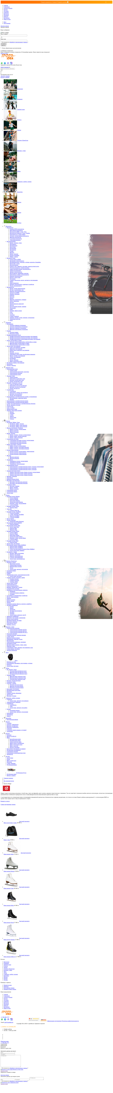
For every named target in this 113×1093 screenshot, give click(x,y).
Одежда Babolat (14, 498)
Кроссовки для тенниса (13, 689)
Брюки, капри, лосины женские (18, 436)
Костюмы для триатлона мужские (19, 483)
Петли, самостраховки (12, 597)
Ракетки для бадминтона (16, 556)
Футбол (19, 223)
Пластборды (10, 713)
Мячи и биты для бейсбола (17, 743)
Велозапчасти (10, 287)
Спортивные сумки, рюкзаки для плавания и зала (20, 647)
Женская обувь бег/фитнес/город (18, 672)
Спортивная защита (12, 491)
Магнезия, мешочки (12, 622)
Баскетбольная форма (12, 719)
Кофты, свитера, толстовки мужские (19, 448)
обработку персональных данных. (19, 42)
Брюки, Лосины (11, 433)
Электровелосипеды (15, 240)
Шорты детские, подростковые (18, 429)
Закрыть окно (4, 53)
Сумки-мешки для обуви (13, 649)
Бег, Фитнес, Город (12, 669)
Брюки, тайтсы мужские (16, 437)
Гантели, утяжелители (12, 724)
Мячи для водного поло (16, 361)
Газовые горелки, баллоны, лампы (16, 577)
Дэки (11, 706)
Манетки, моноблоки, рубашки (18, 299)
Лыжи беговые (14, 377)
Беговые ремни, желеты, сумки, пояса (17, 644)
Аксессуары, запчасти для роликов (19, 712)
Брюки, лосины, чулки (16, 243)
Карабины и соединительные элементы (17, 590)
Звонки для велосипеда (16, 272)
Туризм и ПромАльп (22, 140)
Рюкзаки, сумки (21, 150)
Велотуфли (13, 247)
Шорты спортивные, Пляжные (15, 428)
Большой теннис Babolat (13, 496)
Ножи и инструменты (12, 619)
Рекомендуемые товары (10, 989)
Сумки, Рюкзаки (11, 763)
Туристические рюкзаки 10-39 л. (18, 629)
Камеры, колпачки (14, 294)
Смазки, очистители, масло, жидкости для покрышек (24, 280)
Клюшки (12, 413)
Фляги (11, 281)
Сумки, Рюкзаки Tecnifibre (17, 514)
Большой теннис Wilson (13, 531)
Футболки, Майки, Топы (13, 422)
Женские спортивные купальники (19, 329)
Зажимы (9, 598)
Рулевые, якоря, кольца (16, 310)
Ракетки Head (13, 542)
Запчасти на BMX (14, 292)
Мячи (8, 737)
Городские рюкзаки (12, 633)
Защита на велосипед (15, 270)
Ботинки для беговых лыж (17, 380)
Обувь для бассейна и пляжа (14, 340)
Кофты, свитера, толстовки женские (19, 447)
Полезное (6, 15)
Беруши (12, 351)
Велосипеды (10, 227)
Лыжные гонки (11, 376)
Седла (11, 313)
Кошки (11, 608)
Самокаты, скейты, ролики (24, 181)
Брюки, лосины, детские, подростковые (20, 434)
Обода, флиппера (14, 301)
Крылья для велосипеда (16, 276)
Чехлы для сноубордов (16, 395)
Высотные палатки (15, 563)
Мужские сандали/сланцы (17, 687)
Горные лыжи (13, 370)
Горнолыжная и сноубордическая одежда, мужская (23, 469)
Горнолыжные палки (15, 374)
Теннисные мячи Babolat (16, 502)
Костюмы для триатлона (13, 480)
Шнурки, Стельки (11, 696)
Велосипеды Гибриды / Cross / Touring (20, 233)
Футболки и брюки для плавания (15, 362)
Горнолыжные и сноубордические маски (17, 400)
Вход (5, 22)
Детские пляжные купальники (18, 325)
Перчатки (9, 762)
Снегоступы (10, 406)
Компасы (9, 664)
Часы (18, 161)
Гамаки (9, 573)
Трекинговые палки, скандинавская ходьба (18, 574)
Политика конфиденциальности (70, 1021)
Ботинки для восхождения (14, 680)
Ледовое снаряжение (12, 605)
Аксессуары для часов (12, 666)
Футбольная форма (12, 764)
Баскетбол (20, 192)
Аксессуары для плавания (13, 346)
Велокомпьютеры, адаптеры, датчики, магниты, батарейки (25, 262)
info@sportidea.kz (8, 1022)
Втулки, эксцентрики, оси (17, 290)
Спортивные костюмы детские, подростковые (22, 440)
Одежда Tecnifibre (14, 513)
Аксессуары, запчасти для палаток (19, 569)
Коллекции (7, 18)
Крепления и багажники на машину (16, 748)
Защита (12, 416)
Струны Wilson (14, 539)
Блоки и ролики (11, 599)
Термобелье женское (15, 462)
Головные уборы (11, 484)
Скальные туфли (11, 682)
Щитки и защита (11, 775)
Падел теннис (10, 518)
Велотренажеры (14, 265)
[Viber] (8, 63)
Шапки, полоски (14, 488)
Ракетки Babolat (14, 499)
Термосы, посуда (11, 624)
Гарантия (6, 12)
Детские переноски (12, 650)
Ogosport (9, 735)
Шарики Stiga (13, 529)
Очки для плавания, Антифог (17, 347)
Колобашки (13, 358)
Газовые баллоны (14, 580)
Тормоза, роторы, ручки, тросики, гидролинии (22, 317)
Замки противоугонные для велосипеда (20, 269)
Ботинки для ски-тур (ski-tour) (18, 387)
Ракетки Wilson (14, 534)
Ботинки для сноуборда (16, 394)
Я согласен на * (15, 1068)
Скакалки (9, 728)
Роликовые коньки (15, 710)
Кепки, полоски (14, 254)
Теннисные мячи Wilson (16, 536)
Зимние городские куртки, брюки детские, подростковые (25, 472)
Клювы (12, 606)
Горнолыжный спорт (12, 369)
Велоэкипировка (11, 241)
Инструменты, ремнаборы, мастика (19, 273)
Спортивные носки (12, 490)
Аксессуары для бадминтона (17, 558)
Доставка (6, 11)
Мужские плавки (14, 333)
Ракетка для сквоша (15, 554)
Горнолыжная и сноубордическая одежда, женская (23, 468)
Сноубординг (10, 389)
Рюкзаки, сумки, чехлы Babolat (18, 503)
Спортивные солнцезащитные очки (16, 753)
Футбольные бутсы (21, 772)
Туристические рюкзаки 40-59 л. (18, 631)
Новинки (6, 986)
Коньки (12, 412)
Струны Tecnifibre (14, 517)
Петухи (12, 305)
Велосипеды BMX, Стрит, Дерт (18, 231)
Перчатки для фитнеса (13, 727)
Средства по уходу (12, 623)
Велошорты (13, 249)
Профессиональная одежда (14, 335)
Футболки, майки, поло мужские (18, 426)
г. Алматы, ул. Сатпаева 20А (8, 1026)
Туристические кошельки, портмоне (16, 642)
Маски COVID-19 (11, 736)
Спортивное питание (12, 751)
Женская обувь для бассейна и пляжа (19, 343)
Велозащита (13, 244)
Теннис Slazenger (11, 520)
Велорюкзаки (10, 640)
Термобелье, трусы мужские (17, 464)
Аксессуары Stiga (14, 527)
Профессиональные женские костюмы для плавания (23, 336)
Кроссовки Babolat (15, 500)
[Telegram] (5, 63)
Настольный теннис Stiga (13, 525)
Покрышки (13, 308)
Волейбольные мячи (15, 740)
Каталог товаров (5, 76)
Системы (12, 314)
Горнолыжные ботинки (16, 373)
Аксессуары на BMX (15, 259)
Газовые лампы (14, 581)
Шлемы (12, 399)
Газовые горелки (14, 579)
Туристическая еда (12, 584)
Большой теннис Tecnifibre (14, 511)
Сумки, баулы (10, 636)
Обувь (19, 171)
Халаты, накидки (11, 365)
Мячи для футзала (11, 760)
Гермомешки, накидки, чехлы (14, 639)
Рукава (11, 251)
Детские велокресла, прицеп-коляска (19, 267)
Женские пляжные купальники (18, 328)
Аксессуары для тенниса (13, 543)
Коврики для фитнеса (12, 726)
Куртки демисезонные (12, 450)
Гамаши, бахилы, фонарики (14, 693)
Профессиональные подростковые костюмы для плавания (25, 339)
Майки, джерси (14, 256)
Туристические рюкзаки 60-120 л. (19, 632)
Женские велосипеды (15, 237)
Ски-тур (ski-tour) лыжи (16, 384)
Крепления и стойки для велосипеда (19, 274)
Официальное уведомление (54, 1021)
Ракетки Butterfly (14, 524)
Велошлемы (13, 248)
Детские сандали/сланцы (16, 684)
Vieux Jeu (9, 509)
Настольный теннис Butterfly (14, 522)
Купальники (10, 324)
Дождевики (10, 477)
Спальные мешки (11, 570)
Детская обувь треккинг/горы (17, 679)
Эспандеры (10, 731)
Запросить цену (14, 1082)
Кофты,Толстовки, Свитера (14, 444)
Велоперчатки (13, 245)
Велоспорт (20, 89)
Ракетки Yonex (14, 507)
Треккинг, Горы (11, 675)
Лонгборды (10, 714)
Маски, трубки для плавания (17, 355)
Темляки (12, 613)
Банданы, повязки (14, 486)
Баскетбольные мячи (15, 739)
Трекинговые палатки (15, 565)
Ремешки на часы (11, 662)
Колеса (11, 298)
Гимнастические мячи (15, 742)
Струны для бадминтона (16, 557)
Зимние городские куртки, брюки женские (21, 473)
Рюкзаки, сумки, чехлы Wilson (18, 538)
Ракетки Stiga (13, 528)
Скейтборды (10, 703)
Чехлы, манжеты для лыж (13, 405)
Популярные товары (9, 988)
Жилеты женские (14, 457)
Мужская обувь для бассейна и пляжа (19, 344)
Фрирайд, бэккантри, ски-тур (14, 382)
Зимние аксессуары (12, 409)
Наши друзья (7, 19)
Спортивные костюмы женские (18, 441)
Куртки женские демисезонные (18, 452)
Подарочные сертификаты (14, 750)
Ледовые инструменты (16, 610)
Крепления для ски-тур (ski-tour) (18, 385)
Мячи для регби (14, 746)
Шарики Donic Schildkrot (16, 547)
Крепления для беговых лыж (17, 378)
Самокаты (9, 699)
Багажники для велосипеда (17, 261)
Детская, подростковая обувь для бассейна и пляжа (23, 342)
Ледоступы (10, 694)
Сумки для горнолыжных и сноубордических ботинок (21, 403)
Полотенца (10, 364)
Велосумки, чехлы (15, 263)
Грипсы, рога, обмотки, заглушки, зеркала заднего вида (24, 266)
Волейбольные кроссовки (13, 690)
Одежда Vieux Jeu (14, 510)
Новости (6, 16)
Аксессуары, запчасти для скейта (18, 707)
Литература (10, 754)
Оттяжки (12, 594)
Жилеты (12, 252)
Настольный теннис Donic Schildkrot (16, 545)
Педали (12, 302)
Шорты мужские (14, 432)
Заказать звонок (5, 26)
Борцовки (9, 691)
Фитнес (19, 202)
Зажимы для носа (14, 353)
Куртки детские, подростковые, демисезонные (22, 451)
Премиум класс (8, 985)
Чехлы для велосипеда (16, 285)
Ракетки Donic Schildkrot (16, 546)
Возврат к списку (5, 801)
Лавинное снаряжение (13, 616)
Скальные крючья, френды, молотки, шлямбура (19, 604)
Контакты (6, 13)
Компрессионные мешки (13, 638)
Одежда (19, 119)
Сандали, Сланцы (11, 683)
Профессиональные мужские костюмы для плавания (23, 337)
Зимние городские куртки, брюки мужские (21, 475)
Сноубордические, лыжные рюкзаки (16, 635)
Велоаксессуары (11, 258)
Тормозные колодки (15, 319)
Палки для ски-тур (15, 388)
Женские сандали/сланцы (16, 686)
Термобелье (10, 459)
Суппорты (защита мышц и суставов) (16, 730)
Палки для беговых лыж (16, 381)
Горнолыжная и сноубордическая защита (17, 402)
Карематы (9, 572)
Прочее (19, 212)
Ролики (9, 709)
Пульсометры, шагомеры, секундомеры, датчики (19, 663)
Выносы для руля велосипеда (17, 291)
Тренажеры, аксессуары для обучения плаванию (22, 354)
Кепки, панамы (14, 487)
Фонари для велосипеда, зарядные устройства (22, 284)
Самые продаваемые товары (8, 804)
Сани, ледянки (10, 407)
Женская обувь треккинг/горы (18, 676)
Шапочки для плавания (16, 348)
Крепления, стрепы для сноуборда (19, 392)
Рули (11, 312)
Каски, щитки (10, 601)
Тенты (11, 568)
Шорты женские (14, 430)
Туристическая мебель (12, 586)
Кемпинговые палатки (16, 566)
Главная (6, 5)
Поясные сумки (11, 646)
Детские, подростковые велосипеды (19, 236)
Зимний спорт (21, 109)
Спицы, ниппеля (14, 316)
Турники (9, 723)
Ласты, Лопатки (14, 360)
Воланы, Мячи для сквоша (17, 553)
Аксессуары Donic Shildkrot (17, 550)
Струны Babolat (14, 504)
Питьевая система (11, 643)
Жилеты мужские (14, 458)
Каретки (12, 295)
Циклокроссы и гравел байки (17, 234)
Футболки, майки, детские (17, 423)
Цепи (11, 320)
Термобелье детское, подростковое (19, 461)
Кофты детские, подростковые (18, 446)
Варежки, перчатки (12, 476)
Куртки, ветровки (14, 255)
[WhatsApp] (2, 63)
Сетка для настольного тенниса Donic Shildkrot (22, 549)
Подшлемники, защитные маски (18, 398)
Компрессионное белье (13, 479)
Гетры (8, 759)
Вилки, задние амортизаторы (17, 288)
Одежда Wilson (14, 532)
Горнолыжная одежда (12, 465)
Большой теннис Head (12, 540)
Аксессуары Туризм (12, 583)
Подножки (12, 278)
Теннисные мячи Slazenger (17, 521)
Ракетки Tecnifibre (14, 516)
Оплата (6, 9)
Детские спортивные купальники (18, 326)
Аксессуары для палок (16, 576)
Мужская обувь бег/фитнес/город (18, 673)
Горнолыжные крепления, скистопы (19, 371)
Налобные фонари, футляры (14, 620)
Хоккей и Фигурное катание (14, 410)
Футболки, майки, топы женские (18, 425)
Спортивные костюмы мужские (18, 443)
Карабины (12, 591)
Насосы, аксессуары (15, 277)
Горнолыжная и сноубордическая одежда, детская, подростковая (27, 466)
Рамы (11, 309)
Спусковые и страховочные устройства (17, 595)
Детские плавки (14, 332)
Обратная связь (5, 1041)
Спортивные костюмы (13, 439)
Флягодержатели (14, 283)
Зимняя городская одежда (13, 470)
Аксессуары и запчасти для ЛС (18, 615)
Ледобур (12, 612)
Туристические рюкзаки (13, 628)
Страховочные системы (13, 588)
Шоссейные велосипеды (16, 230)
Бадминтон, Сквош (12, 552)
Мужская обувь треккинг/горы (18, 678)
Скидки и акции (8, 8)
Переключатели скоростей (17, 303)
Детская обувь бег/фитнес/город (18, 671)
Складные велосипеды (16, 238)
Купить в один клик (17, 1069)
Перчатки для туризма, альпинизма (16, 617)
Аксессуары (13, 417)
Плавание (19, 99)
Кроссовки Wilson (14, 535)
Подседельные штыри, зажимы (18, 306)
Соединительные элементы (17, 592)
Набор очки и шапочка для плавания (19, 350)
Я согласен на (15, 42)
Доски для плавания (15, 357)
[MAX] (11, 63)
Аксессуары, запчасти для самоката (19, 700)
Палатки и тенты (11, 562)
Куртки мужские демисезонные (18, 454)
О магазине (7, 7)
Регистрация (7, 23)
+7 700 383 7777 (6, 61)
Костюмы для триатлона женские (18, 482)
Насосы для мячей (14, 747)
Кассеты (12, 296)
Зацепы (9, 602)
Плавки (9, 330)
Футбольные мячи (11, 774)
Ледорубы (12, 609)
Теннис (19, 130)
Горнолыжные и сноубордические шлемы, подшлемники (22, 396)
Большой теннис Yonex (13, 506)
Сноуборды (13, 391)
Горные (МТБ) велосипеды (17, 229)
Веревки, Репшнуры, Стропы (14, 587)
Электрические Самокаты (13, 702)
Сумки (11, 414)
